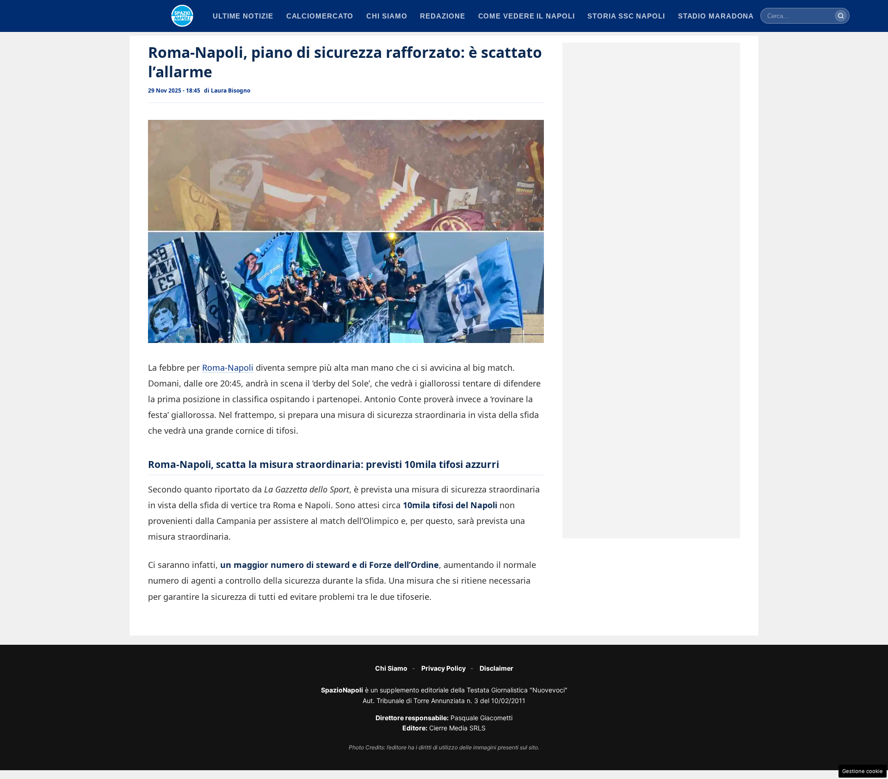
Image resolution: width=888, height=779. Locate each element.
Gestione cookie (862, 771)
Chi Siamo (391, 668)
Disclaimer (496, 668)
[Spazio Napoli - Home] (182, 16)
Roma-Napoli (227, 367)
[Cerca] (841, 16)
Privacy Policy (443, 668)
